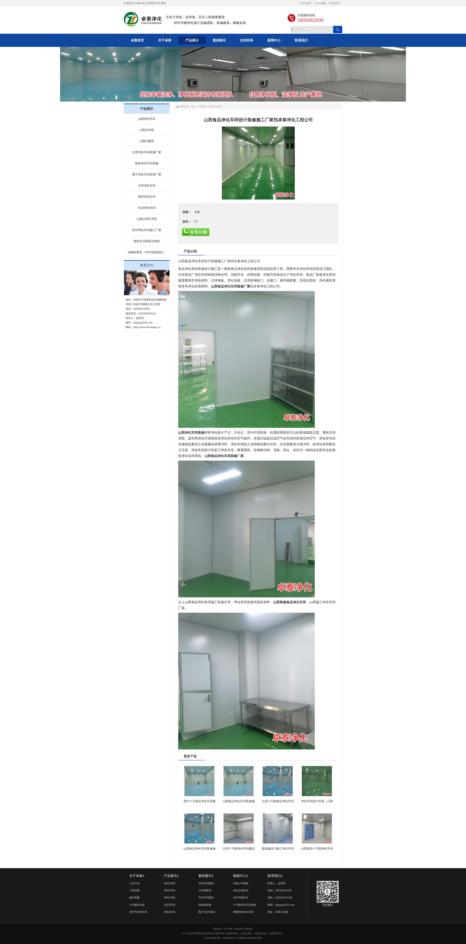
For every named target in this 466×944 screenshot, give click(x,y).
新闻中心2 (240, 876)
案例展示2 (205, 876)
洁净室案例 (204, 890)
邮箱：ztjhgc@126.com (281, 904)
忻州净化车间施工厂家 (146, 230)
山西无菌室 (146, 141)
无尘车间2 (169, 904)
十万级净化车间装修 (244, 904)
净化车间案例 (206, 883)
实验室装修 (204, 904)
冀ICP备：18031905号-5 (224, 938)
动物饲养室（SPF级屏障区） (147, 252)
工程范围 (134, 890)
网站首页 (217, 929)
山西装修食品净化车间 (289, 602)
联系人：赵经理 (276, 883)
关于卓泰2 (136, 876)
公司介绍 (134, 883)
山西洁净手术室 (147, 218)
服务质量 (134, 897)
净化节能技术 (240, 897)
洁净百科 (238, 929)
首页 (193, 106)
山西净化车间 (146, 118)
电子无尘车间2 (206, 911)
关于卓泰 (228, 929)
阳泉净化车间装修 (146, 163)
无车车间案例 (206, 897)
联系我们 (335, 3)
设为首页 (306, 3)
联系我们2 (275, 876)
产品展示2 (171, 876)
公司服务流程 (137, 904)
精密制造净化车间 (243, 911)
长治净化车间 (146, 207)
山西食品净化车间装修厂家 (230, 286)
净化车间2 (169, 883)
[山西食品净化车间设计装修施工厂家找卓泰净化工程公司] (258, 163)
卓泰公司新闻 (240, 883)
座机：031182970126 (280, 897)
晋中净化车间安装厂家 (146, 174)
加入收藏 (321, 3)
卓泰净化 (241, 938)
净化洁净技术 (240, 890)
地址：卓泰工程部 (278, 911)
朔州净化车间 (146, 196)
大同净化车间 (146, 185)
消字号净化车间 (138, 911)
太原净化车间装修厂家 (146, 152)
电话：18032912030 (279, 890)
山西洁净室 (146, 129)
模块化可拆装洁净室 (147, 241)
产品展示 (202, 106)
